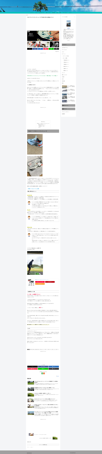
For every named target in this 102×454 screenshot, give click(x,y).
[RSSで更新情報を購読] (44, 373)
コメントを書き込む (43, 444)
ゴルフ (28, 349)
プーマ (57, 349)
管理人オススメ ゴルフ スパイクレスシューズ (41, 279)
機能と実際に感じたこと (41, 124)
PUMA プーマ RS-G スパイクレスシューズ (43, 123)
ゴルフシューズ (43, 349)
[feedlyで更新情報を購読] (42, 373)
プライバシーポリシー (65, 111)
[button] (56, 49)
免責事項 (63, 113)
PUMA (31, 349)
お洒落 (36, 349)
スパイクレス (54, 349)
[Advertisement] (43, 24)
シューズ (47, 349)
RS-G (34, 349)
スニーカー (50, 349)
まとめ (39, 127)
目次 (42, 121)
